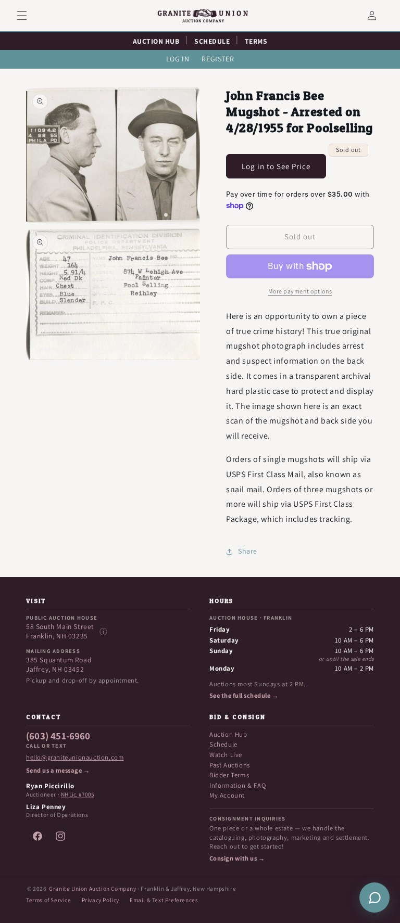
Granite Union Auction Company (92, 888)
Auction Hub (228, 734)
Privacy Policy (100, 900)
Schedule (223, 744)
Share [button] (247, 551)
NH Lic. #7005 (77, 794)
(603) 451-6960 (58, 736)
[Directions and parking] (103, 631)
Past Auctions (229, 765)
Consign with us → (237, 858)
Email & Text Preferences (164, 900)
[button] (28, 15)
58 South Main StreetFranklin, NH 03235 (60, 631)
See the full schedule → (243, 695)
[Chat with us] (374, 897)
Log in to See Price (276, 166)
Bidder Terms (229, 775)
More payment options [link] (300, 291)
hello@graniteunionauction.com (74, 757)
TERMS (256, 41)
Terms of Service (48, 900)
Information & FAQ (237, 785)
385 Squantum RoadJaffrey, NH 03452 (59, 665)
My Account (227, 795)
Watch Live (225, 754)
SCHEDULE (212, 41)
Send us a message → (58, 770)
